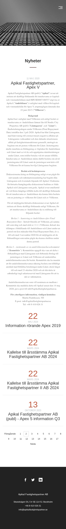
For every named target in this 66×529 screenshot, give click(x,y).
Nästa (33, 444)
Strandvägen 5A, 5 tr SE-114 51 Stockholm (33, 502)
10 (15, 439)
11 (21, 439)
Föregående (10, 434)
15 (45, 439)
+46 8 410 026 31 (33, 506)
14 (39, 439)
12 (27, 439)
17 (57, 439)
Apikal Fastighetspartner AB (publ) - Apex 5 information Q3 (33, 416)
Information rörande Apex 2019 (33, 325)
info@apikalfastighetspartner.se (33, 510)
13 (33, 439)
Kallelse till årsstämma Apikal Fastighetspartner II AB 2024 (33, 385)
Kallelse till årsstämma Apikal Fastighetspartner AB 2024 (33, 354)
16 (51, 439)
